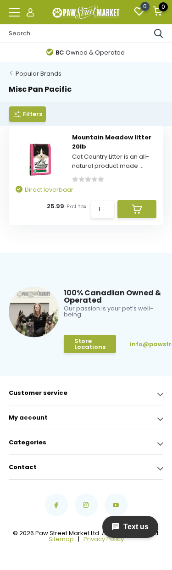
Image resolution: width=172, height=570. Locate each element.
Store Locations (89, 344)
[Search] (158, 33)
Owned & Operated (90, 52)
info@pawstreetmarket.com (148, 344)
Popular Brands (38, 73)
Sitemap (61, 539)
